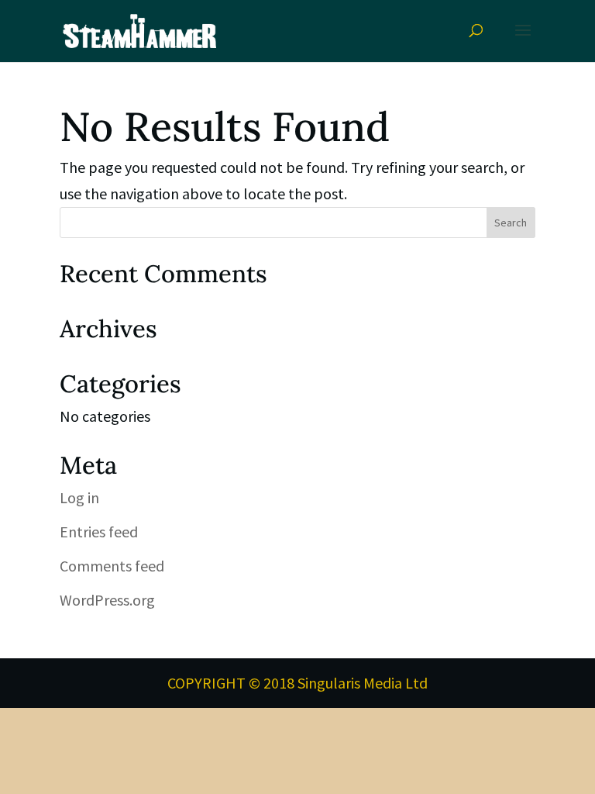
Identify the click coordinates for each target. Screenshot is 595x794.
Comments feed (112, 565)
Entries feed (99, 531)
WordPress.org (107, 599)
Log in (79, 497)
